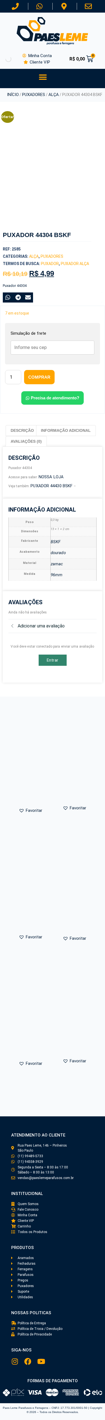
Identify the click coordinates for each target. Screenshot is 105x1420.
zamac (57, 563)
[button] (42, 77)
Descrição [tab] (22, 430)
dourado (58, 552)
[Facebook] (27, 1361)
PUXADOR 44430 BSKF (52, 485)
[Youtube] (41, 1361)
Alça (53, 94)
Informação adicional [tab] (66, 430)
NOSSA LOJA (51, 476)
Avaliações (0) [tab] (26, 441)
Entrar (52, 660)
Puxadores (33, 94)
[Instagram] (14, 1361)
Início (13, 94)
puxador (50, 263)
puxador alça (75, 263)
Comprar (39, 377)
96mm (56, 574)
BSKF (55, 541)
